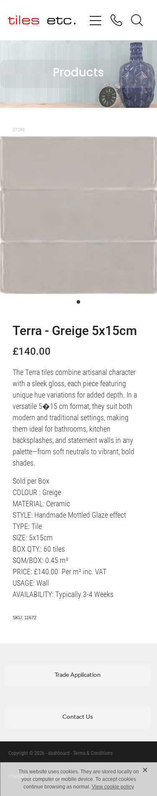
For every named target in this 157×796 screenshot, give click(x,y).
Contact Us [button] (77, 717)
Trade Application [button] (77, 675)
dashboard (58, 752)
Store (19, 129)
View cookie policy (113, 787)
